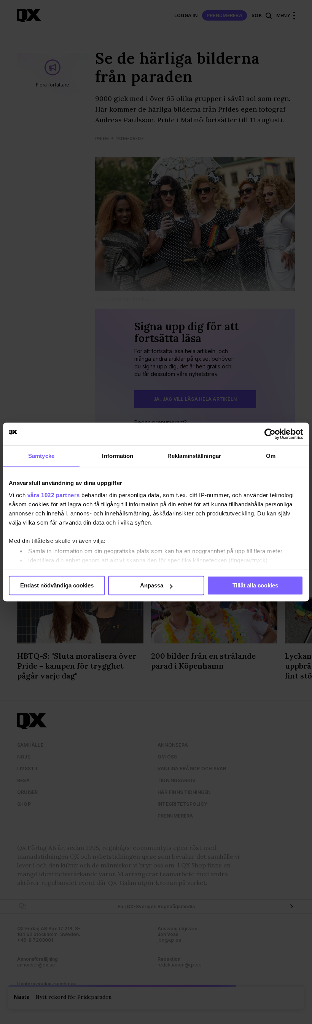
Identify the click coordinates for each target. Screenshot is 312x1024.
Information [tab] (117, 456)
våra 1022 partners (53, 495)
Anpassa (151, 585)
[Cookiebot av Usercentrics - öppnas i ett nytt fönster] (270, 434)
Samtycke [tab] (41, 456)
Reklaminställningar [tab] (194, 456)
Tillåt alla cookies (255, 585)
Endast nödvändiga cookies (57, 585)
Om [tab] (270, 456)
